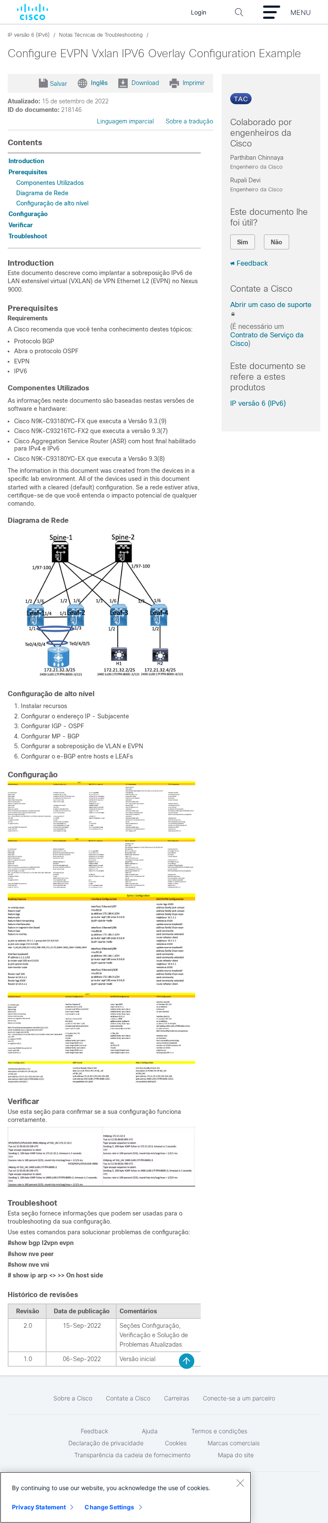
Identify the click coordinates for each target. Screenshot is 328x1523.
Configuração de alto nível (52, 203)
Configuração (28, 214)
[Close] (240, 1483)
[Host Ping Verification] (101, 1184)
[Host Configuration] (101, 1082)
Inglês (99, 82)
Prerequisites (28, 172)
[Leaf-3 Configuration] (101, 985)
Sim (242, 242)
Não (276, 242)
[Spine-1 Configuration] (101, 1053)
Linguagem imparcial (125, 121)
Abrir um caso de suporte (270, 304)
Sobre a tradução (189, 121)
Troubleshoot (28, 236)
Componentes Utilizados (50, 182)
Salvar (58, 83)
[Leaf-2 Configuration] (101, 886)
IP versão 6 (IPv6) (258, 403)
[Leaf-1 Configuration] (101, 831)
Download (145, 82)
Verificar (21, 225)
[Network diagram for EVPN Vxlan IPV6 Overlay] (101, 676)
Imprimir (194, 82)
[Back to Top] (186, 1361)
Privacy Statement (39, 1507)
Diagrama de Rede (42, 193)
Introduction (26, 161)
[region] (125, 1497)
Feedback (252, 263)
